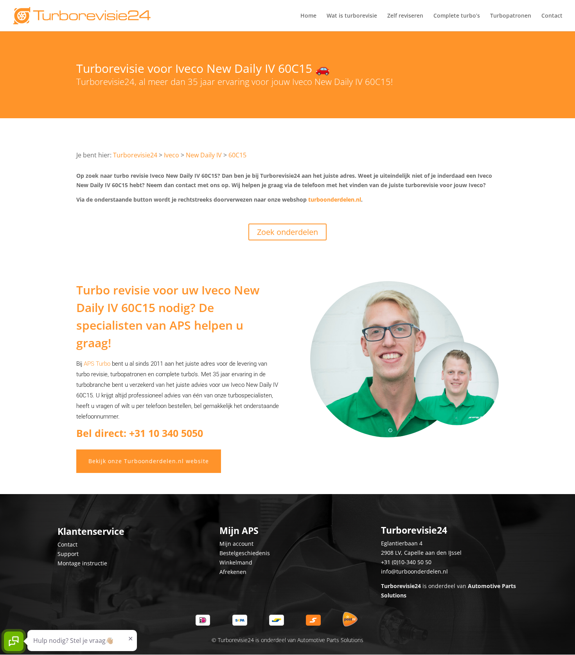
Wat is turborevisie (352, 16)
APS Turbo (97, 363)
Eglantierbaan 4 (401, 543)
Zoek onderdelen (287, 232)
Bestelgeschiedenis (244, 553)
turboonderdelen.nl (334, 199)
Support (68, 554)
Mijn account (236, 543)
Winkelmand (235, 562)
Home (308, 16)
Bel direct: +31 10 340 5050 (139, 433)
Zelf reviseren (405, 16)
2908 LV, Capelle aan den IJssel (421, 552)
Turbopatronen (510, 16)
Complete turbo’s (456, 16)
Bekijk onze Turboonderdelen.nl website (148, 461)
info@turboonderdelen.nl (414, 571)
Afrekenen (232, 572)
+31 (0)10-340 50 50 (406, 562)
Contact (551, 16)
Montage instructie (82, 563)
